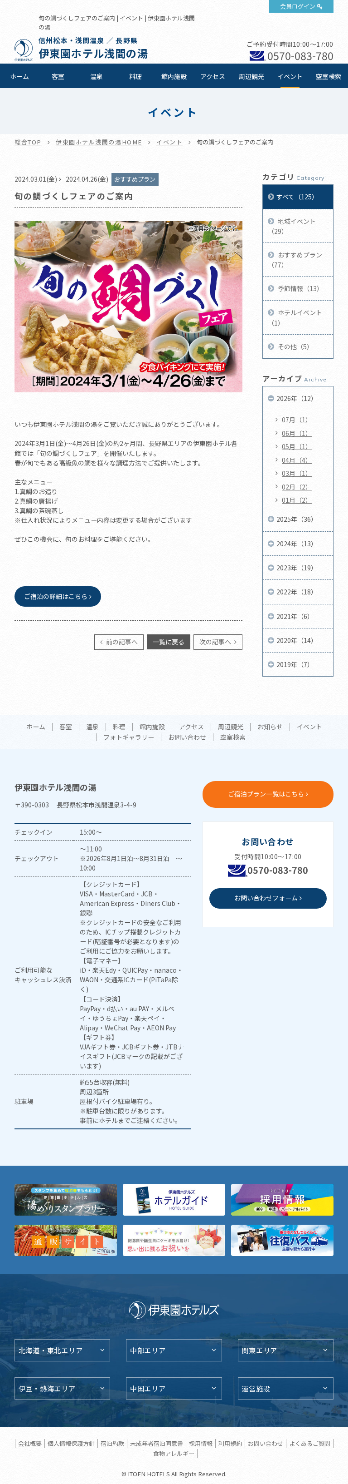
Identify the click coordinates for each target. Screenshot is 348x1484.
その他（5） (294, 346)
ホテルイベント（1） (295, 317)
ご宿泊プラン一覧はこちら (266, 793)
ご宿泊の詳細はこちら (55, 596)
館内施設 (174, 76)
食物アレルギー (173, 1453)
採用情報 (201, 1443)
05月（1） (297, 446)
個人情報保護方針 (71, 1443)
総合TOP (28, 142)
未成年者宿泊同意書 (156, 1443)
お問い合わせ (187, 737)
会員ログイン (297, 6)
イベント (290, 76)
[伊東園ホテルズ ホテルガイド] (174, 1199)
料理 (135, 76)
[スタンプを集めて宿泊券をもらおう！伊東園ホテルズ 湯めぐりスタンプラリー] (65, 1199)
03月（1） (297, 473)
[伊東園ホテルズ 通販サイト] (65, 1240)
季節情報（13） (299, 288)
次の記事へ (215, 641)
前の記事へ (121, 641)
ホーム (19, 76)
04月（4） (297, 460)
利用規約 (230, 1443)
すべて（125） (297, 196)
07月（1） (297, 419)
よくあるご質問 (309, 1443)
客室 (58, 76)
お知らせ (270, 727)
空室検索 (328, 76)
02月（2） (297, 486)
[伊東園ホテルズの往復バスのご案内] (282, 1240)
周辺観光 (251, 76)
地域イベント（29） (292, 226)
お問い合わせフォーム (266, 897)
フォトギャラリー (128, 737)
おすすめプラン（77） (295, 259)
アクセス (212, 76)
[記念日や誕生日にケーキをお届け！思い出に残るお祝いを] (174, 1240)
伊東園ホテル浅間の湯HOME (99, 142)
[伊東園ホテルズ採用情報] (282, 1199)
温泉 (96, 76)
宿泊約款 (112, 1443)
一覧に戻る (168, 641)
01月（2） (297, 500)
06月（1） (297, 433)
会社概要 (30, 1443)
